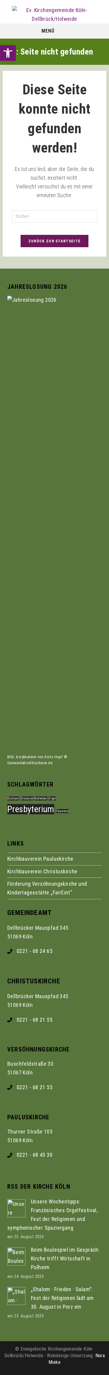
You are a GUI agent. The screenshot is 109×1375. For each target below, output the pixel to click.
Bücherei (13, 798)
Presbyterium (30, 809)
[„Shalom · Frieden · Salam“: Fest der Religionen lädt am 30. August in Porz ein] (16, 1295)
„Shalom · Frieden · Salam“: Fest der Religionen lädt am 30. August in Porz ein (62, 1298)
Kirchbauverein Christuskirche (42, 871)
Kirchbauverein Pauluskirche (40, 859)
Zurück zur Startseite (54, 241)
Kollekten (41, 798)
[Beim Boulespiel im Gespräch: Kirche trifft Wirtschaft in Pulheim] (16, 1256)
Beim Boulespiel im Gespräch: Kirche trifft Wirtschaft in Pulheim (65, 1258)
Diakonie (27, 798)
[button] (8, 53)
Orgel (52, 798)
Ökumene (62, 811)
